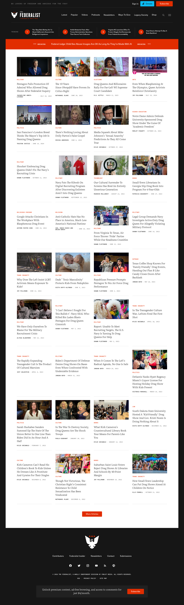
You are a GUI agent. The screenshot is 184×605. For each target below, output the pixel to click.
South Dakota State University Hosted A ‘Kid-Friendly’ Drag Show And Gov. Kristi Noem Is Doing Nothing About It (149, 416)
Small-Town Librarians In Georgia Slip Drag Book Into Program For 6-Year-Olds (147, 186)
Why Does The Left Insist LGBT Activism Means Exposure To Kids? (34, 283)
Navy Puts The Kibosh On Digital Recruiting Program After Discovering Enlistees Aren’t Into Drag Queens (70, 188)
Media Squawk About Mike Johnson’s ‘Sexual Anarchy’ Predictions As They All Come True (110, 137)
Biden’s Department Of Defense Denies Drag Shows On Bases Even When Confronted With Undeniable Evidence (72, 366)
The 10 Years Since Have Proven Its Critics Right (72, 87)
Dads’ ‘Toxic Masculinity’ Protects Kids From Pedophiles (71, 281)
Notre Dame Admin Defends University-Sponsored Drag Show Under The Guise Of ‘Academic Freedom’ (147, 121)
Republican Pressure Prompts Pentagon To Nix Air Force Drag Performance (111, 283)
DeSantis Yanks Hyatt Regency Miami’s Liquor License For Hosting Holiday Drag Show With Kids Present (149, 382)
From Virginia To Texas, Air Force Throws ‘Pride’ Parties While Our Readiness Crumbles (111, 236)
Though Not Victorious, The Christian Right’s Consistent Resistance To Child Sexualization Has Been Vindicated (70, 488)
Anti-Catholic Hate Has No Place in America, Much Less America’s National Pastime (70, 220)
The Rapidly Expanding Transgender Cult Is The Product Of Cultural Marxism (34, 364)
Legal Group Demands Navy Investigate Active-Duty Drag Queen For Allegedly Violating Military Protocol (148, 222)
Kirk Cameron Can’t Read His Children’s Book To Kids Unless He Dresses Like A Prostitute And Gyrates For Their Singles (34, 470)
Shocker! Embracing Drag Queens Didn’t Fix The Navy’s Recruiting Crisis (33, 170)
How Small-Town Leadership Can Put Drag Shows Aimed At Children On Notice (149, 484)
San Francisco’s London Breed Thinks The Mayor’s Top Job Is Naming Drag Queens (33, 136)
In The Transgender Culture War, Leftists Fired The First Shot (147, 314)
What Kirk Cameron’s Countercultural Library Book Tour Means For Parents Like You (110, 432)
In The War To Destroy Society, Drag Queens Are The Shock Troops (72, 431)
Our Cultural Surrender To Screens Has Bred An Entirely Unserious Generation (110, 186)
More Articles (92, 514)
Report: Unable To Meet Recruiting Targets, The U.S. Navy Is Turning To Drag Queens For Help (109, 332)
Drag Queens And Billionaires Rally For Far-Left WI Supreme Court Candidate (110, 87)
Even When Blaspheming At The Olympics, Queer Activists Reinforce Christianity (148, 87)
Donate (149, 3)
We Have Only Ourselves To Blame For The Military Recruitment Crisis (32, 330)
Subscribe (164, 3)
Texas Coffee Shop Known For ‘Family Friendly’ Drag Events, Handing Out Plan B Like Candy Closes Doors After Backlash (149, 270)
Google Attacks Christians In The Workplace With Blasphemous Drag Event (32, 220)
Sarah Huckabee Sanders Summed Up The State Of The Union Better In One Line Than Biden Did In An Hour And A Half (34, 434)
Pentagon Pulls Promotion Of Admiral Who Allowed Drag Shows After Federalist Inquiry (33, 87)
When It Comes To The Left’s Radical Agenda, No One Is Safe (111, 362)
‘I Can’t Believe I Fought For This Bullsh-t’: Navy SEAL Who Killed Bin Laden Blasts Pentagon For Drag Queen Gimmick (72, 317)
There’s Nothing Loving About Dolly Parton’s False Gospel (71, 134)
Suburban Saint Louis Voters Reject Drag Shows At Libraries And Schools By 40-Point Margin (111, 470)
